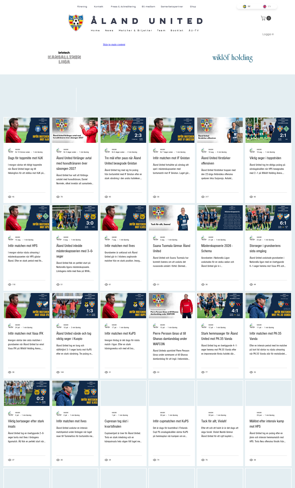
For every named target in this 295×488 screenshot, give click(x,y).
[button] (266, 18)
